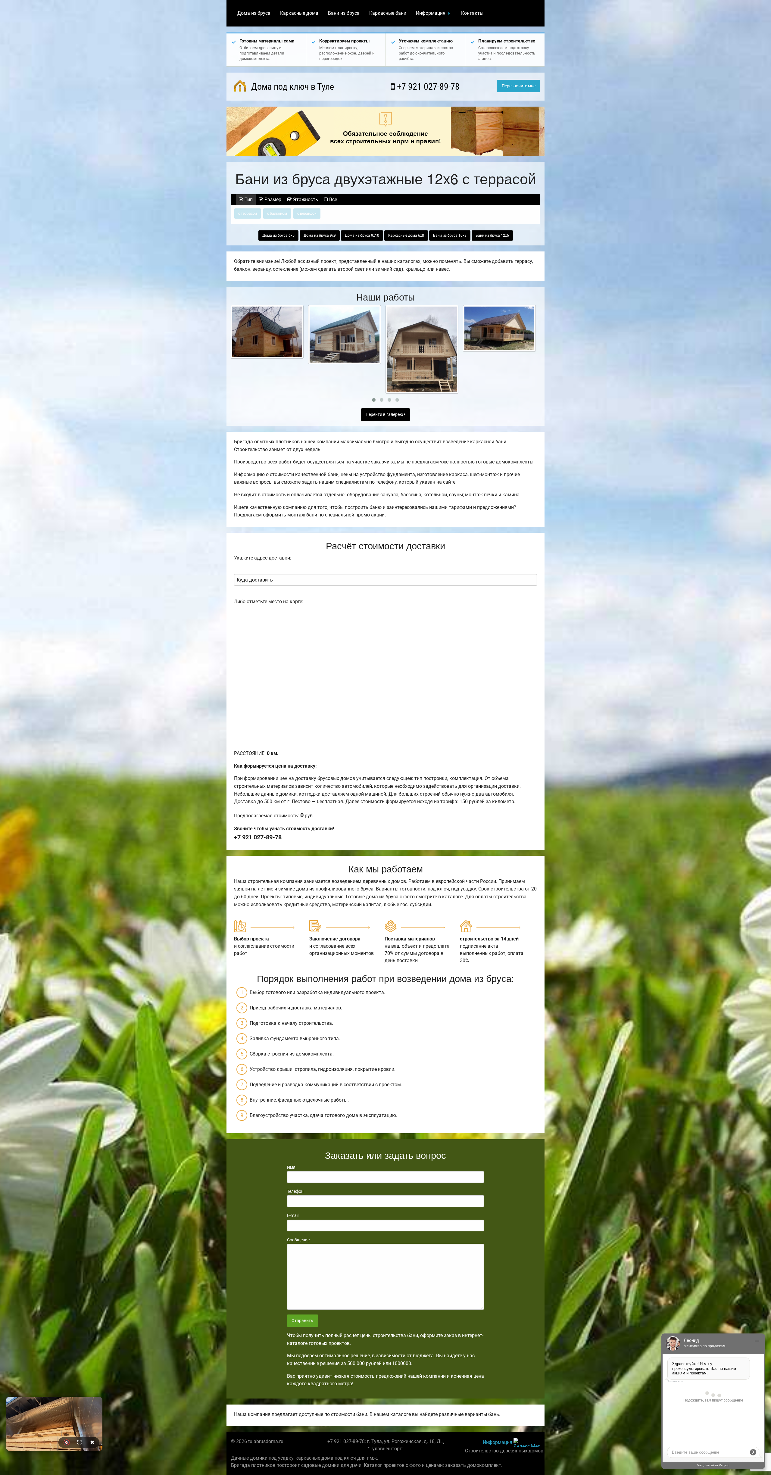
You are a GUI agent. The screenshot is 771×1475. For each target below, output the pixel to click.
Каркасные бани (387, 13)
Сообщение (298, 1239)
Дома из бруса (253, 13)
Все (332, 199)
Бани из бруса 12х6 (492, 235)
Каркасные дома (299, 13)
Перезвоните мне (518, 86)
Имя (291, 1167)
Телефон (295, 1191)
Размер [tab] (272, 199)
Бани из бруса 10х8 (450, 235)
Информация (430, 13)
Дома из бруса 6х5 (278, 235)
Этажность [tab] (305, 199)
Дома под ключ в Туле (291, 86)
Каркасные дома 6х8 (406, 235)
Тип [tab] (248, 199)
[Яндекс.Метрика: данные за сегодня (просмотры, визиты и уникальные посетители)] (526, 1442)
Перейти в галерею (385, 414)
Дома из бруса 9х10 (362, 235)
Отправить (302, 1320)
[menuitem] (254, 13)
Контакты (472, 13)
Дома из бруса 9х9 (320, 235)
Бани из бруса (344, 13)
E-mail (292, 1215)
